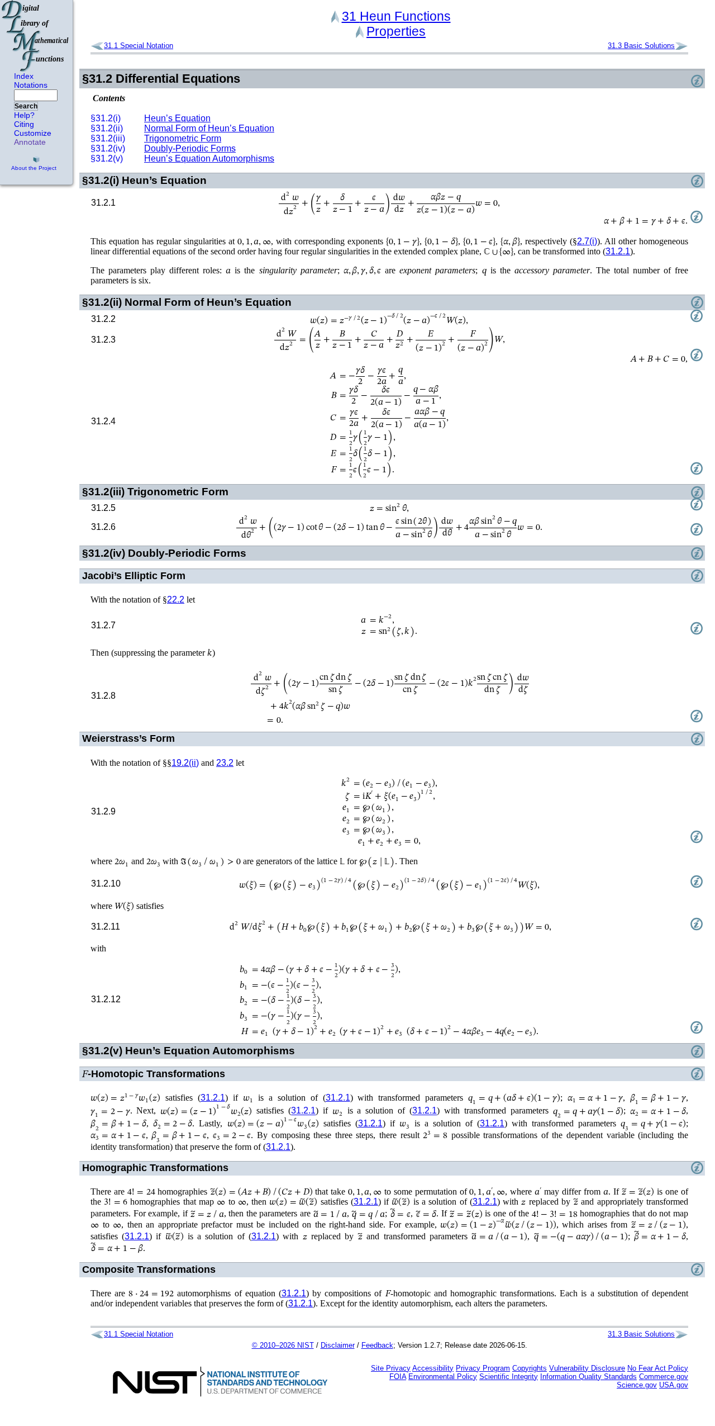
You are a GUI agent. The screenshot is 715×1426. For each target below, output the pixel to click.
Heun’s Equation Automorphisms (209, 158)
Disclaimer (338, 1345)
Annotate (30, 142)
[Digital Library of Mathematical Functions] (36, 36)
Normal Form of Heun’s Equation (209, 128)
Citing (24, 124)
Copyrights (529, 1368)
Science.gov (637, 1385)
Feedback (377, 1345)
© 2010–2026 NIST (283, 1345)
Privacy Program (483, 1368)
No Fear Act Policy (657, 1368)
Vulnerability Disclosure (587, 1368)
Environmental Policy (442, 1376)
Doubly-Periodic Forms (190, 148)
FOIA (397, 1376)
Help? (24, 115)
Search (26, 106)
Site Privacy (391, 1368)
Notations (30, 84)
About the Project (33, 168)
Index (24, 76)
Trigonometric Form (182, 138)
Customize (32, 133)
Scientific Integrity (508, 1376)
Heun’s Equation (177, 118)
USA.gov (673, 1385)
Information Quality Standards (588, 1376)
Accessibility (433, 1368)
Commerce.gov (663, 1376)
